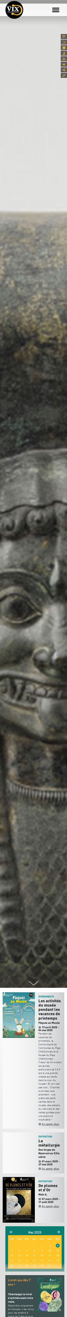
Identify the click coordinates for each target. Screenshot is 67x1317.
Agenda (64, 47)
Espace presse (64, 58)
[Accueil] (14, 10)
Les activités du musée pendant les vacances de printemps (49, 1010)
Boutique (64, 64)
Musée (64, 42)
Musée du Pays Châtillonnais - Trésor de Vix (26, 8)
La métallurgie (49, 1143)
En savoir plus (50, 1124)
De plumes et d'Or (48, 1188)
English (64, 36)
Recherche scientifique (64, 53)
